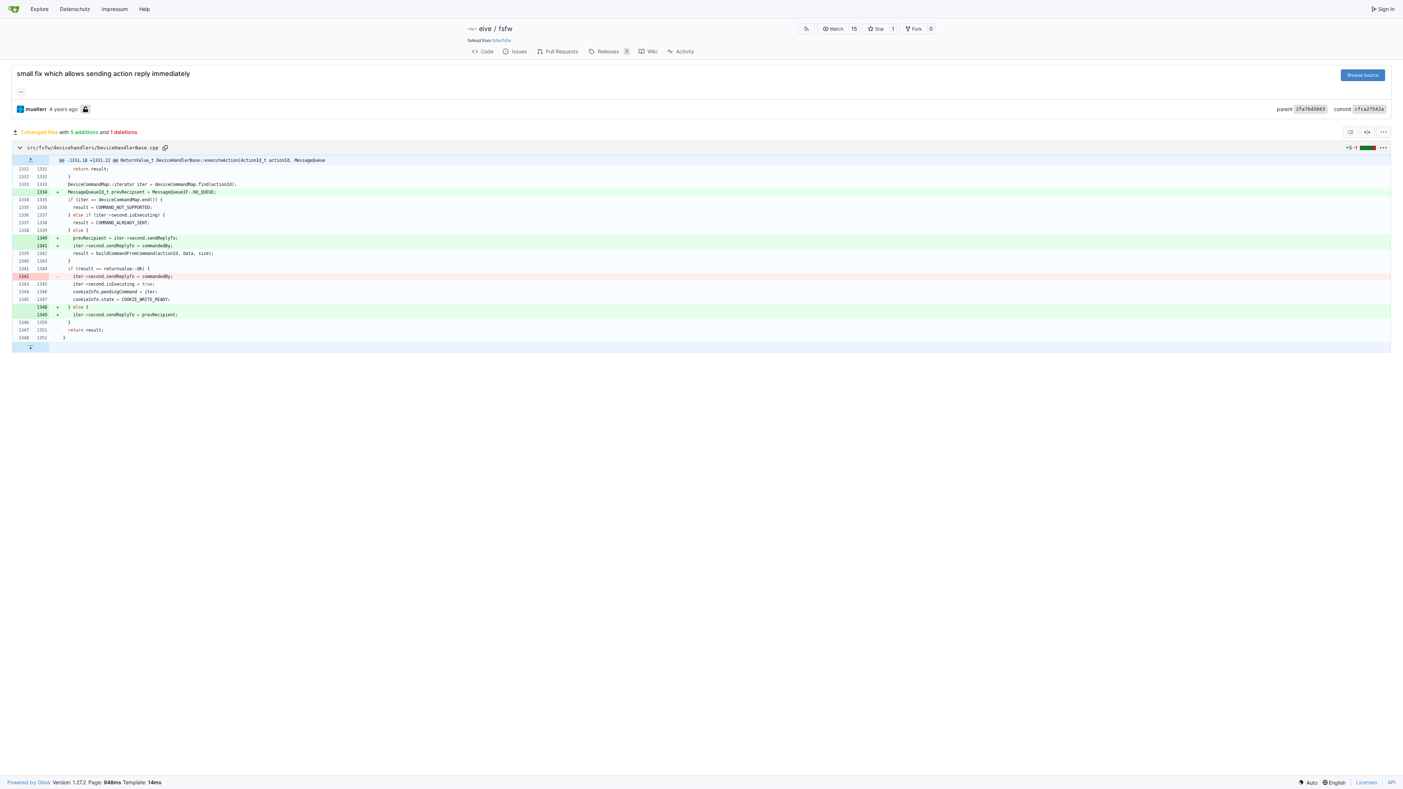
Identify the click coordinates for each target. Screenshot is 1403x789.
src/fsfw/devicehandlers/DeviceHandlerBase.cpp (93, 147)
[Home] (14, 9)
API (1392, 782)
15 (854, 29)
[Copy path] (165, 148)
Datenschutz (75, 9)
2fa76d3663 (1310, 109)
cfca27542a (1369, 109)
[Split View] (1367, 132)
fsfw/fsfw (501, 40)
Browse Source (1363, 75)
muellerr (36, 109)
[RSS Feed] (806, 28)
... (21, 91)
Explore (40, 9)
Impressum (115, 9)
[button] (833, 28)
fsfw (506, 29)
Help (144, 9)
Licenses (1366, 782)
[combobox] (1350, 132)
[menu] (1383, 132)
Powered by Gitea (28, 782)
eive (485, 29)
